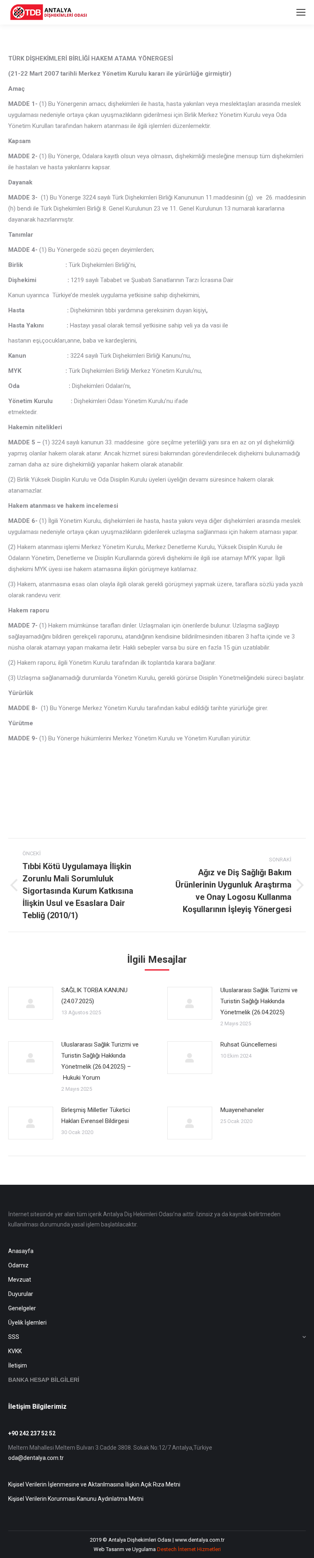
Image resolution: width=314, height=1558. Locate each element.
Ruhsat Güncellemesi (248, 1044)
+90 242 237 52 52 (32, 1433)
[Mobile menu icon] (301, 12)
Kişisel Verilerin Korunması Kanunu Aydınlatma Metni (76, 1498)
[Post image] (30, 1003)
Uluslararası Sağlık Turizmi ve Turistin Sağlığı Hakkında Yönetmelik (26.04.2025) (259, 1001)
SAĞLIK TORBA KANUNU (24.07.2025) (94, 995)
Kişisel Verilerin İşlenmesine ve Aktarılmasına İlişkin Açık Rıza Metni (94, 1484)
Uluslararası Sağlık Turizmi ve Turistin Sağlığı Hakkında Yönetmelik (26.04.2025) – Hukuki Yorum (100, 1061)
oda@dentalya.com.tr (36, 1458)
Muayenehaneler (242, 1110)
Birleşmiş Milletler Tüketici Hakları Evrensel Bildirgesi (95, 1115)
